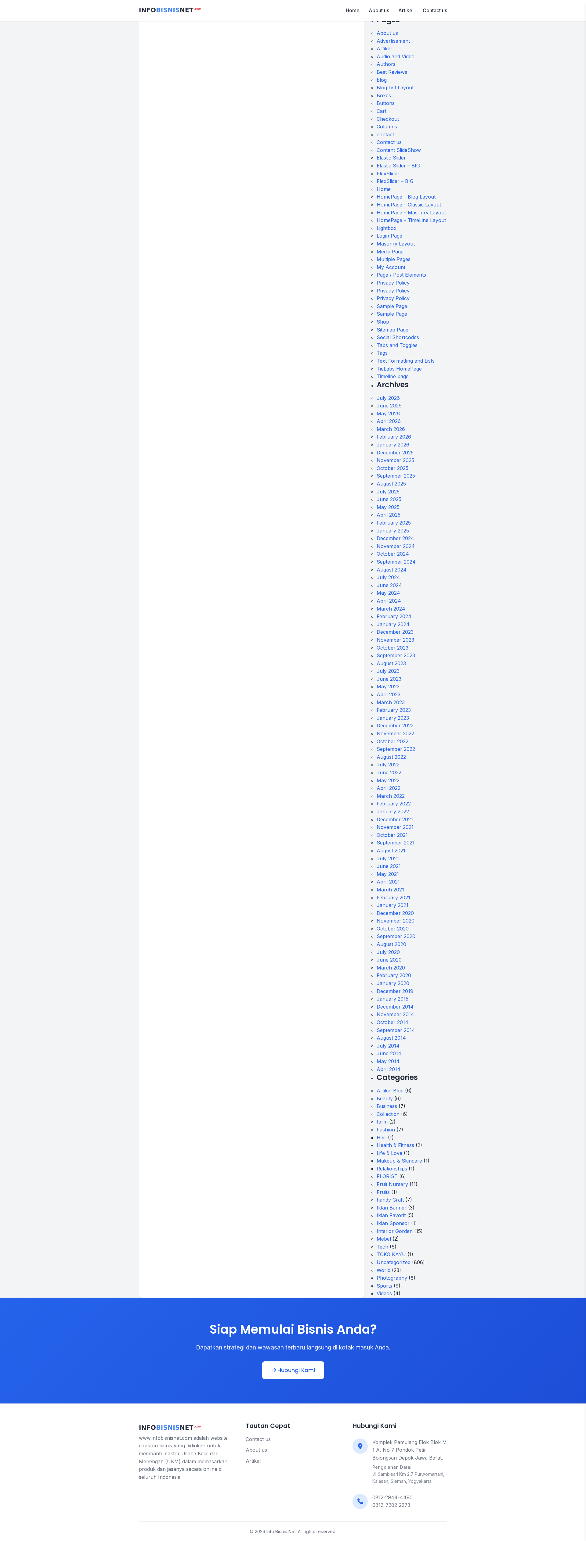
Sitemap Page (392, 330)
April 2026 (389, 421)
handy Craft (390, 1200)
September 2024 (396, 562)
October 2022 (392, 741)
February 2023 (394, 710)
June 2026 (389, 406)
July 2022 (388, 765)
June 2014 (389, 1053)
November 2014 (395, 1014)
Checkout (388, 119)
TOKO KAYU (391, 1254)
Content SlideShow (399, 150)
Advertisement (393, 41)
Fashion (386, 1130)
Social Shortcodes (398, 337)
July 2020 (388, 952)
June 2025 (389, 499)
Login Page (389, 236)
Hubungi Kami (295, 1370)
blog (382, 80)
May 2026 (388, 413)
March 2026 (391, 429)
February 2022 (394, 804)
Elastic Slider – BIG (398, 166)
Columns (387, 127)
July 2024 (388, 577)
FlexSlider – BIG (395, 181)
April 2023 (388, 694)
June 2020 (389, 960)
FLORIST (387, 1176)
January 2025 (393, 531)
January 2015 (392, 999)
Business (387, 1106)
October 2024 (393, 554)
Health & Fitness (395, 1145)
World (383, 1270)
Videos (384, 1293)
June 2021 (389, 866)
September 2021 (395, 843)
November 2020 (395, 921)
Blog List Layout (395, 87)
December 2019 (395, 991)
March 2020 (391, 968)
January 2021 (392, 905)
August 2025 (391, 484)
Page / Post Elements (401, 275)
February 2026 (394, 437)
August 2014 (391, 1038)
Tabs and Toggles (397, 345)
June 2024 (389, 585)
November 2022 (395, 733)
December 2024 (395, 538)
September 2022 (396, 749)
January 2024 (393, 624)
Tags (382, 353)
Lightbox (386, 228)
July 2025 (388, 492)
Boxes (384, 95)
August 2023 (391, 663)
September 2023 (396, 655)
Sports (384, 1286)
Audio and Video (395, 56)
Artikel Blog (390, 1091)
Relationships (392, 1169)
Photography (392, 1278)
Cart (381, 111)
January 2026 (393, 445)
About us (379, 10)
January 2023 (393, 718)
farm (382, 1122)
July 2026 (388, 398)
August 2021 (391, 851)
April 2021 (388, 882)
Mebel (384, 1239)
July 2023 (388, 671)
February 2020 (394, 975)
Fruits (383, 1192)
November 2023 (395, 640)
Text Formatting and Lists (406, 361)
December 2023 (395, 632)
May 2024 (388, 593)
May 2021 (388, 874)
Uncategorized (394, 1262)
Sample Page (392, 306)
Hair (381, 1137)
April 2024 (389, 601)
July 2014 (388, 1046)
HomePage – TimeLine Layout (411, 220)
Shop (383, 322)
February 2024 (394, 616)
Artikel (406, 10)
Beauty (385, 1098)
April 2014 (388, 1069)
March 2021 (390, 890)
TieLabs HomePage (399, 369)
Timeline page (393, 376)
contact (385, 134)
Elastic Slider (391, 158)
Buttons (386, 103)
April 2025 (388, 515)
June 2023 (389, 679)
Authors (386, 64)
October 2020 (393, 929)
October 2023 (392, 648)
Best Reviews (392, 72)
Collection (388, 1114)
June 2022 (389, 772)
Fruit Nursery (392, 1184)
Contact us (435, 10)
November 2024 (396, 546)
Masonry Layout (396, 244)
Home (353, 10)
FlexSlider (388, 173)
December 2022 (395, 725)
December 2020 (395, 913)
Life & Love (389, 1153)
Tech (382, 1247)
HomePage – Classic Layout (409, 205)
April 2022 (388, 788)
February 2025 (394, 523)
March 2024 (391, 609)
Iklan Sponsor (393, 1223)
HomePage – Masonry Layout (411, 213)
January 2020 (393, 983)
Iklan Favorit (391, 1215)
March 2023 (391, 702)
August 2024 (392, 570)
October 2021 (392, 835)
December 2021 (395, 819)
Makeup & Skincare (399, 1161)
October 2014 (392, 1022)
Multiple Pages (394, 259)
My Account (391, 267)
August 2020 (391, 944)
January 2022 (393, 811)
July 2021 (388, 858)
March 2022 (391, 796)
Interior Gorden (395, 1231)
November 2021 (395, 827)
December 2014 (395, 1007)
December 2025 (395, 453)
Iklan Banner (392, 1208)
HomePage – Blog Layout (406, 197)
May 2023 (388, 686)
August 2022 (391, 757)
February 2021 (393, 897)
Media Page (390, 252)
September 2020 (396, 936)
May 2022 (388, 780)
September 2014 (396, 1030)
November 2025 (395, 460)
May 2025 (388, 507)
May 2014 (388, 1061)
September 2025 (396, 476)
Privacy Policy (393, 283)
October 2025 (392, 468)
